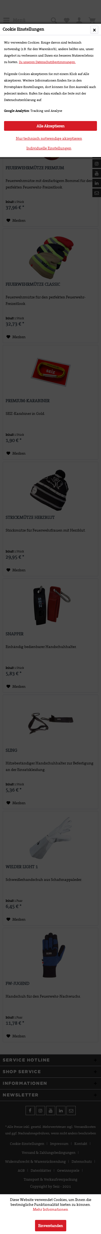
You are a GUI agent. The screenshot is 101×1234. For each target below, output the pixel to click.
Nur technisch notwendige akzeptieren (49, 138)
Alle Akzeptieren (51, 125)
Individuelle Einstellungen (48, 148)
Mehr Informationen (50, 1209)
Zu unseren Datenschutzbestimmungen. (47, 62)
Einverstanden (50, 1225)
